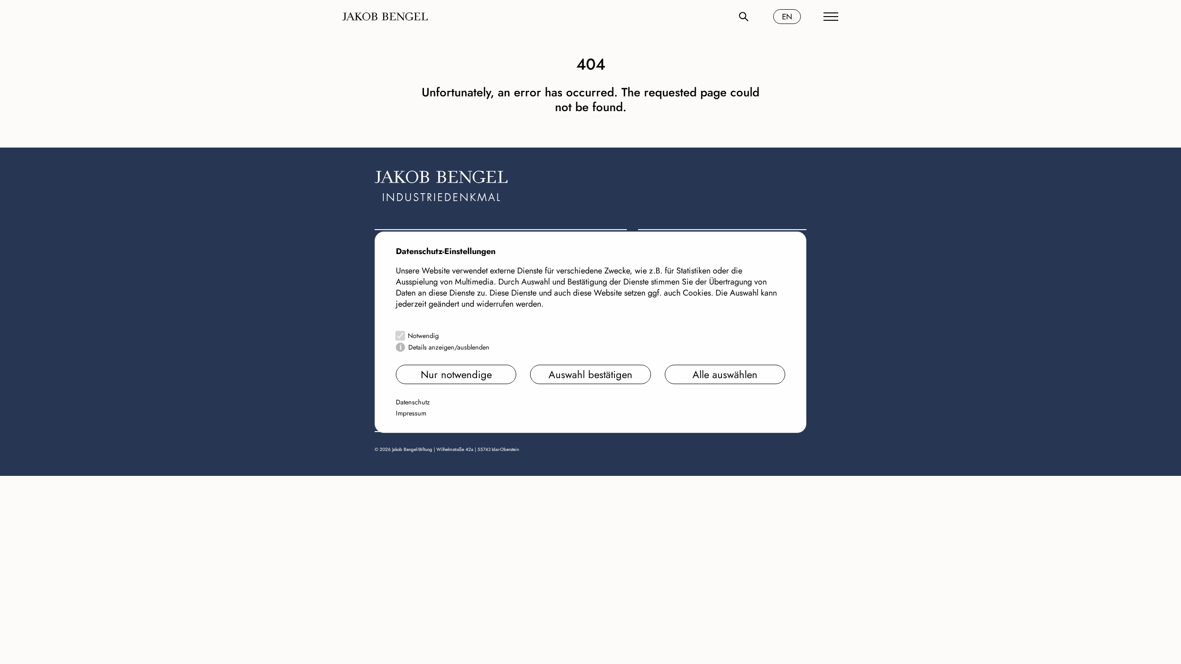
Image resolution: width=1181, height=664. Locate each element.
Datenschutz (413, 402)
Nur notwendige (456, 374)
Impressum (411, 413)
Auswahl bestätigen (590, 374)
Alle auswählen (725, 374)
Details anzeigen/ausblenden (448, 347)
